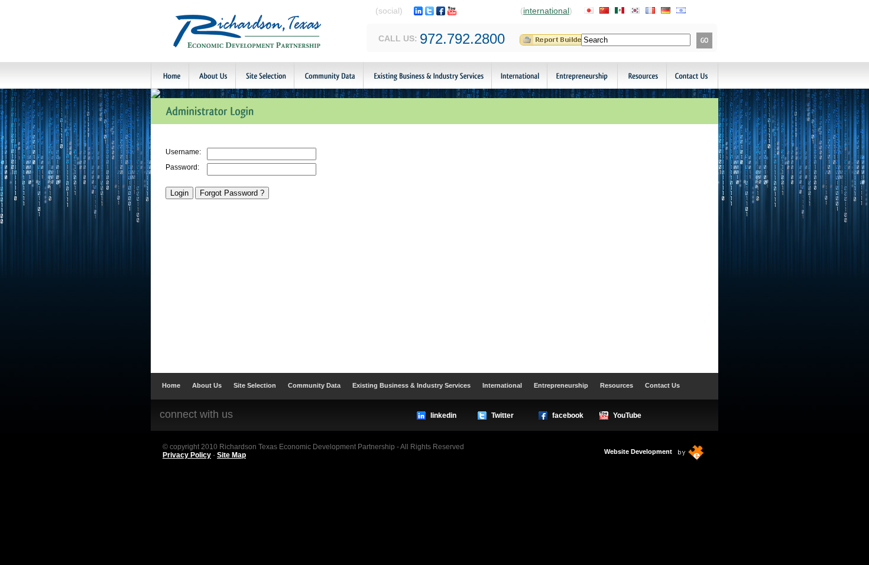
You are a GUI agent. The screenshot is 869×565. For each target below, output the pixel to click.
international (546, 10)
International (519, 75)
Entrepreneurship (582, 75)
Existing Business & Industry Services (427, 75)
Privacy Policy (187, 455)
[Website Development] (691, 453)
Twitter (502, 415)
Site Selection (264, 75)
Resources (641, 75)
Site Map (231, 455)
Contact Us (692, 75)
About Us (212, 75)
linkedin (443, 415)
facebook (567, 415)
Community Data (328, 75)
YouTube (627, 415)
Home (170, 75)
